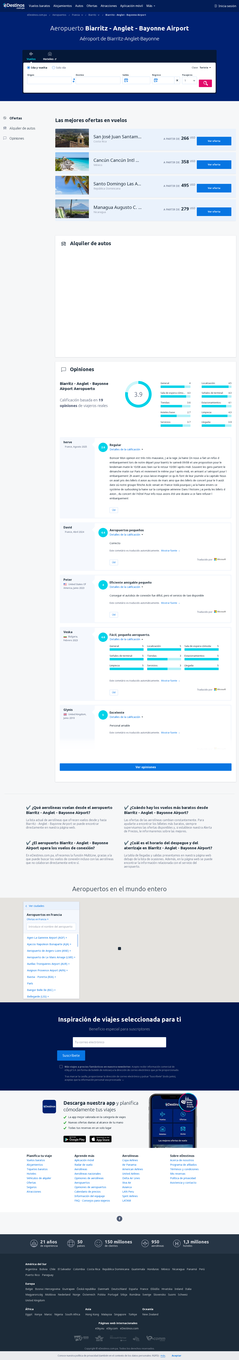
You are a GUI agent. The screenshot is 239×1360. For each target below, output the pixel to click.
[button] (119, 948)
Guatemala (138, 1269)
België (29, 1289)
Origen (30, 75)
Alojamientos (62, 6)
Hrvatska (167, 1289)
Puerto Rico (32, 1275)
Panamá (192, 1269)
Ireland (179, 1289)
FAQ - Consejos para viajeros (92, 1200)
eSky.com (112, 1328)
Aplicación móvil (131, 6)
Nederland (64, 1294)
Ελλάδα (154, 1289)
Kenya (38, 1314)
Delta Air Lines (131, 1178)
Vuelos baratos (39, 6)
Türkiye (132, 1314)
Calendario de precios (88, 1191)
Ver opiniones (146, 767)
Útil (114, 510)
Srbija (123, 1294)
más (163, 1355)
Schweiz (183, 1294)
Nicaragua (178, 1269)
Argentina (31, 1269)
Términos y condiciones (184, 1169)
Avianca (127, 1187)
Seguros (32, 1187)
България (68, 1289)
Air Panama (129, 1164)
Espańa (133, 1289)
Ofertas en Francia (36, 919)
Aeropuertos (82, 1182)
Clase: (195, 67)
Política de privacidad (183, 1178)
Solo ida (61, 67)
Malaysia (106, 1314)
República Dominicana (115, 1269)
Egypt (28, 1314)
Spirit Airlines (130, 1196)
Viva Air (126, 1182)
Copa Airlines (130, 1160)
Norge (76, 1294)
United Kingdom (35, 1300)
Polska (101, 1294)
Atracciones (109, 6)
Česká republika (86, 1289)
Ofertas (92, 6)
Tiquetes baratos (37, 1169)
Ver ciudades (36, 906)
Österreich (89, 1294)
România (134, 1294)
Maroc (48, 1314)
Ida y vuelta (39, 67)
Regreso (156, 75)
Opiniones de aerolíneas (89, 1178)
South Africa (72, 1314)
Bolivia (43, 1269)
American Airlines (132, 1169)
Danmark (103, 1289)
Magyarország (34, 1294)
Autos (79, 6)
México (165, 1269)
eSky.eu (99, 1328)
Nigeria (58, 1314)
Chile (52, 1269)
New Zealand (150, 1314)
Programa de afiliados (183, 1164)
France (144, 1289)
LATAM (126, 1200)
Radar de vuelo (84, 1164)
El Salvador (64, 1269)
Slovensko (159, 1294)
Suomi (172, 1294)
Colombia (79, 1269)
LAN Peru (128, 1191)
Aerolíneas (81, 1169)
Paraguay (47, 1275)
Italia (188, 1289)
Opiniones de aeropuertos (90, 1187)
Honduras (153, 1269)
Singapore (120, 1314)
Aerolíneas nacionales (88, 1173)
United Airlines (130, 1173)
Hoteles (31, 1173)
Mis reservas (177, 1173)
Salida (125, 75)
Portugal (113, 1294)
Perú (202, 1269)
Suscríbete (71, 1055)
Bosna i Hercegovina (47, 1289)
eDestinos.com (129, 1328)
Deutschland (119, 1289)
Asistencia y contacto (183, 1182)
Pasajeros (187, 75)
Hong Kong (92, 1314)
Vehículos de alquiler (39, 1178)
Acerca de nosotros (182, 1160)
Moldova (50, 1294)
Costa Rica (93, 1269)
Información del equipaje (90, 1196)
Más (149, 6)
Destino (80, 75)
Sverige (146, 1294)
